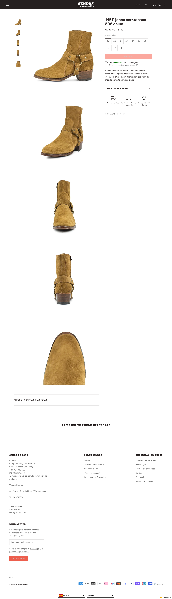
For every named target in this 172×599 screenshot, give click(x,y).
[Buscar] (160, 5)
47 (114, 48)
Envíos (139, 473)
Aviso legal (141, 464)
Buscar (87, 460)
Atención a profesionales (95, 477)
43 (133, 41)
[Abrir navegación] (7, 5)
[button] (166, 597)
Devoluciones (142, 477)
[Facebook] (117, 114)
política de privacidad (19, 552)
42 (126, 41)
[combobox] (71, 595)
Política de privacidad (145, 469)
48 (120, 48)
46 (108, 48)
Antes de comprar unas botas (30, 400)
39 (108, 41)
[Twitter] (120, 114)
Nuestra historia (91, 469)
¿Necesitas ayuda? (92, 473)
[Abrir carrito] (165, 4)
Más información (118, 89)
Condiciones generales (146, 460)
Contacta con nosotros (94, 464)
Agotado (128, 56)
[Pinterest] (123, 114)
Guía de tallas (110, 35)
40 (114, 41)
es (146, 5)
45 (145, 41)
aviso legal (34, 549)
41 (121, 41)
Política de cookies (144, 481)
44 (139, 41)
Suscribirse (19, 558)
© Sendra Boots (18, 584)
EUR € (137, 5)
